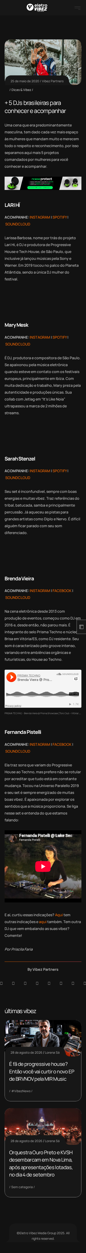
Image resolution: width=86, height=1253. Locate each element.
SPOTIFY (60, 217)
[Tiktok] (61, 983)
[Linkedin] (37, 983)
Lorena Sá (52, 1052)
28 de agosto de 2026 (26, 1052)
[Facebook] (25, 983)
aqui (43, 921)
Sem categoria (22, 1187)
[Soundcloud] (1, 983)
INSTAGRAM (40, 217)
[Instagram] (49, 983)
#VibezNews (21, 1091)
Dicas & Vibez (21, 90)
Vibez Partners (53, 81)
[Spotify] (13, 983)
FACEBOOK (62, 590)
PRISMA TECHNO (13, 713)
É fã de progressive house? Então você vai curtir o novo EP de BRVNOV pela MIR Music (41, 1071)
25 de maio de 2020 (25, 81)
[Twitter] (73, 983)
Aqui (59, 914)
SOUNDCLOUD (17, 224)
